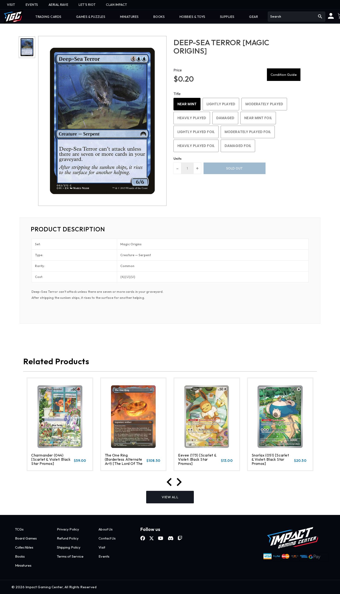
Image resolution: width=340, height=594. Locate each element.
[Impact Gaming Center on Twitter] (151, 538)
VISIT (11, 5)
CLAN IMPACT (116, 5)
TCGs (19, 529)
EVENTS (32, 5)
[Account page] (331, 18)
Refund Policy (68, 538)
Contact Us (107, 538)
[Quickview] (43, 465)
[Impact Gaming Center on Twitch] (180, 538)
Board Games (26, 538)
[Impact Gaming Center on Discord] (170, 538)
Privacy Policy (68, 529)
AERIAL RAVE (58, 5)
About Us (106, 529)
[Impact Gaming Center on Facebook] (142, 538)
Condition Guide (284, 74)
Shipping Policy (69, 547)
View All (170, 497)
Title (177, 93)
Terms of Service (70, 556)
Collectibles (24, 547)
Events (104, 556)
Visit (102, 547)
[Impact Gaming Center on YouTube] (160, 538)
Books (20, 556)
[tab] (170, 229)
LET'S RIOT (87, 5)
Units (177, 158)
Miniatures (23, 565)
